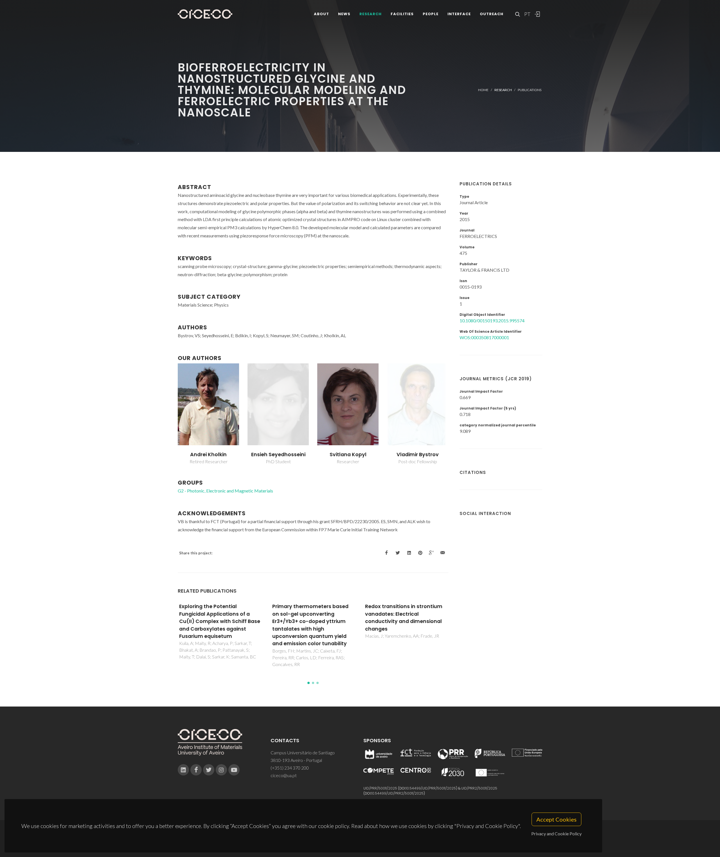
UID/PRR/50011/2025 (380, 788)
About (321, 14)
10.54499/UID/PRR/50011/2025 (431, 788)
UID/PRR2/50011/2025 (479, 788)
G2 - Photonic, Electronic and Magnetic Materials (225, 490)
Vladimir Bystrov (418, 454)
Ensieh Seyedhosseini (278, 454)
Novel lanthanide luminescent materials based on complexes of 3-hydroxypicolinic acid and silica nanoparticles (409, 617)
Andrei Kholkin (208, 454)
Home (483, 90)
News (344, 14)
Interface (459, 14)
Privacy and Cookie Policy (556, 833)
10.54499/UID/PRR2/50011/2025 (397, 793)
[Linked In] (183, 769)
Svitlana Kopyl (348, 454)
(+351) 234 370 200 (290, 767)
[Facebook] (196, 769)
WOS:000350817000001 (484, 337)
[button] (308, 683)
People (430, 14)
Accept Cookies (556, 819)
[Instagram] (221, 769)
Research (370, 14)
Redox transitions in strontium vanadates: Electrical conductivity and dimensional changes (315, 617)
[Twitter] (208, 769)
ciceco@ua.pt (284, 775)
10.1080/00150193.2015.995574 (492, 320)
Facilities (402, 14)
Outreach (491, 14)
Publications (529, 90)
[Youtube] (234, 769)
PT (527, 14)
